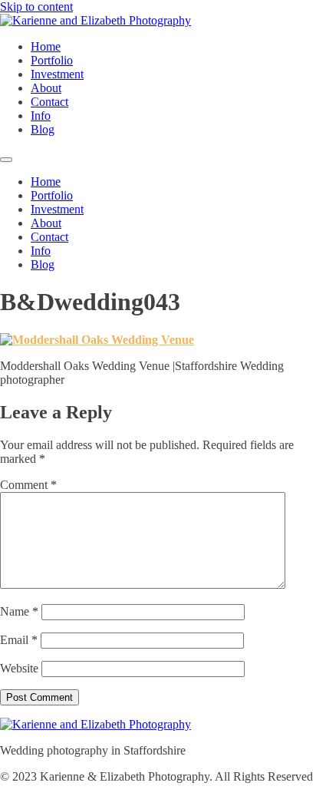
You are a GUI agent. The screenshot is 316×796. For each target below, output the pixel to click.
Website (19, 668)
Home (46, 46)
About (46, 87)
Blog (42, 129)
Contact (49, 101)
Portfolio (52, 60)
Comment (28, 484)
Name (19, 611)
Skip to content (36, 6)
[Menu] (6, 159)
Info (41, 115)
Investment (57, 74)
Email (19, 639)
